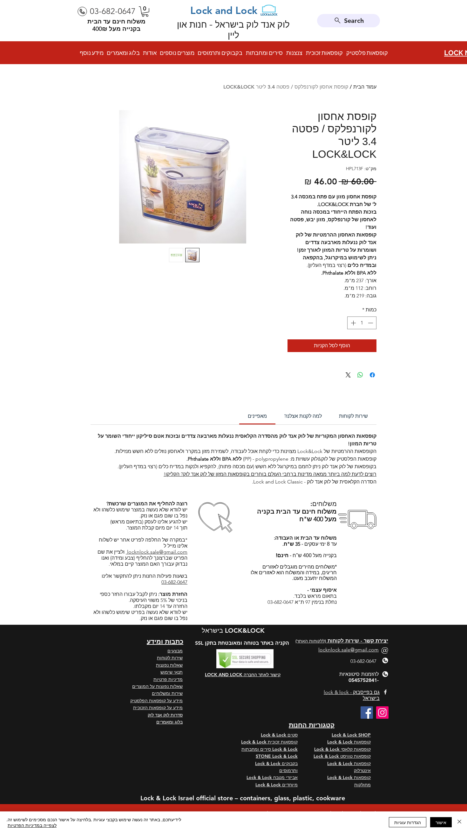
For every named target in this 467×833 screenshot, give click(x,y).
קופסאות (362, 742)
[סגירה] (459, 822)
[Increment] (352, 323)
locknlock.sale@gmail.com (156, 552)
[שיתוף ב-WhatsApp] (360, 375)
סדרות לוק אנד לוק (165, 715)
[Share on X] (348, 375)
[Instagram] (382, 712)
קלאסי (347, 749)
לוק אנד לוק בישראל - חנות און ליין (233, 29)
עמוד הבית (364, 87)
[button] (145, 11)
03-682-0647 (174, 582)
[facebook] (385, 692)
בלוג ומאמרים (169, 722)
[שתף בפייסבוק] (372, 375)
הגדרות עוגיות (407, 822)
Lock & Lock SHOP (351, 735)
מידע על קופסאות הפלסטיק (156, 700)
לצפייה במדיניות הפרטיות (32, 825)
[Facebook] (367, 712)
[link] (257, 416)
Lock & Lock (340, 742)
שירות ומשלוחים (167, 693)
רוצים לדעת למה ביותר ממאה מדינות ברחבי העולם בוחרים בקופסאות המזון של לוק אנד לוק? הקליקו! (270, 474)
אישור (441, 822)
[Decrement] (371, 323)
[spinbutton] (362, 323)
